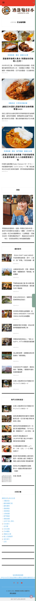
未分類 (6, 526)
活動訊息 (12, 103)
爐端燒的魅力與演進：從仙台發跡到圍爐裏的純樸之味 (23, 326)
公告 (5, 541)
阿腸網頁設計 (21, 593)
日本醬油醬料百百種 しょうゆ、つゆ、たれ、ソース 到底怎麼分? (23, 448)
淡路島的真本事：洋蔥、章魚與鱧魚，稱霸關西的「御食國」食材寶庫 (23, 271)
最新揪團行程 (8, 503)
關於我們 (14, 599)
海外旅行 (7, 539)
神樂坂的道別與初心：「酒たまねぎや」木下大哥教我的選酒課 (23, 340)
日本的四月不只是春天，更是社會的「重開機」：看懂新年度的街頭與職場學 (23, 369)
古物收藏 (7, 513)
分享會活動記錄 (21, 103)
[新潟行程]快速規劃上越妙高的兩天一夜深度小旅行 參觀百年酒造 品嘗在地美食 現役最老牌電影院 (23, 460)
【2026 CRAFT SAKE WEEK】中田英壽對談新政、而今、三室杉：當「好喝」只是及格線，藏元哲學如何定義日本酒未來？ (23, 258)
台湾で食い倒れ (9, 521)
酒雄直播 (7, 519)
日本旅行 (7, 524)
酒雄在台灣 (24, 55)
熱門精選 (19, 151)
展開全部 (5, 498)
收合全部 (12, 498)
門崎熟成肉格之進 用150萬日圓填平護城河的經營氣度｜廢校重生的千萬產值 (23, 285)
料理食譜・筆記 (13, 55)
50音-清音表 (17, 476)
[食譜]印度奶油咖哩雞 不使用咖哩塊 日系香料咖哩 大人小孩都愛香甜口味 (18, 157)
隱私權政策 (21, 599)
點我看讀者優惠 (18, 575)
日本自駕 (7, 529)
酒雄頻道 (7, 508)
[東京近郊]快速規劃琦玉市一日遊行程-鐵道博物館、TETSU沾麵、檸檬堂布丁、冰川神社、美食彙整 (23, 430)
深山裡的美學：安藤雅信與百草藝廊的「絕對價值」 (23, 354)
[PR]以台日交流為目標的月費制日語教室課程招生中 (18, 577)
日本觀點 (7, 531)
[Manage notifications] (31, 596)
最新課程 (7, 506)
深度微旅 (7, 511)
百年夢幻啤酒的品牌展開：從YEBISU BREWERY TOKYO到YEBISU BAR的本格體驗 (23, 313)
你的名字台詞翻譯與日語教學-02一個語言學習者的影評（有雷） (22, 468)
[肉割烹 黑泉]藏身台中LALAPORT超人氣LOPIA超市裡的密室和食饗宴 (23, 438)
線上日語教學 (8, 536)
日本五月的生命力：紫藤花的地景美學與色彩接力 (23, 298)
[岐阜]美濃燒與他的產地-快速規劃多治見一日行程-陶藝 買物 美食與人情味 (23, 418)
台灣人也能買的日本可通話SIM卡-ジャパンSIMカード (23, 382)
